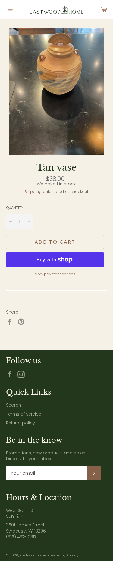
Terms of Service (23, 414)
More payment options (55, 274)
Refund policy (20, 423)
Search (13, 405)
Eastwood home (33, 555)
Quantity (14, 207)
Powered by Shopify (63, 555)
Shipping (33, 191)
